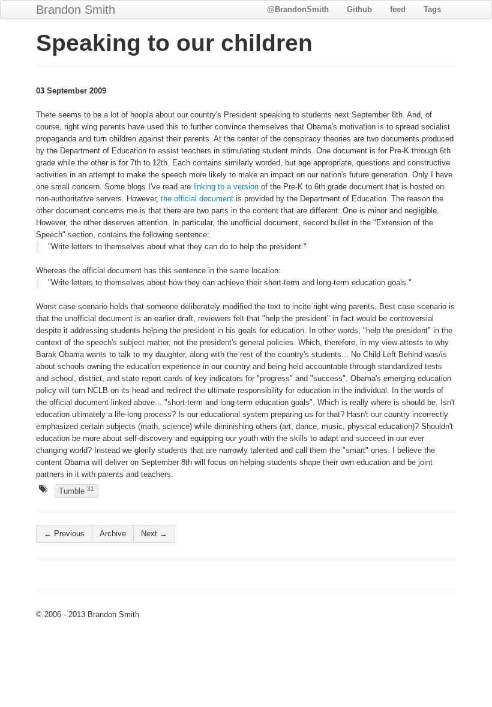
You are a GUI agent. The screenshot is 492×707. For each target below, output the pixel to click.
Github (359, 9)
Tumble (76, 490)
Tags (432, 9)
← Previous (64, 533)
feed (398, 9)
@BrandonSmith (298, 9)
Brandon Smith (75, 9)
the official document (197, 198)
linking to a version (226, 186)
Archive (113, 533)
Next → (154, 533)
